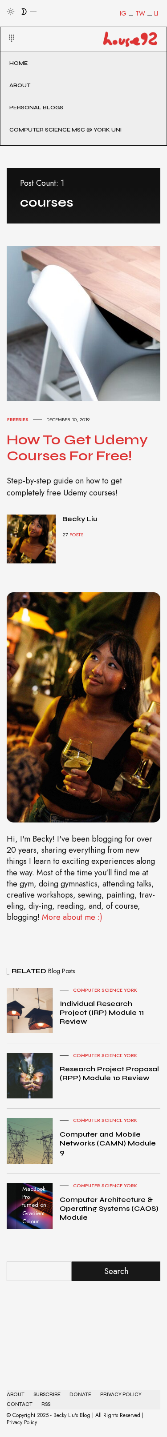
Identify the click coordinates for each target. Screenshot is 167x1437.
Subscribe (47, 1394)
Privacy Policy (121, 1394)
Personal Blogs (36, 107)
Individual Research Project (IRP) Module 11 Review (102, 1012)
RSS (45, 1404)
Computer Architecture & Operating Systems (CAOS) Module (109, 1208)
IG (123, 13)
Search (116, 1271)
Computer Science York (105, 990)
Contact (20, 1404)
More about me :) (72, 917)
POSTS (76, 534)
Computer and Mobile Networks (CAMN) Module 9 (108, 1143)
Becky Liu (80, 519)
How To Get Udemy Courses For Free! (77, 447)
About (19, 85)
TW (140, 13)
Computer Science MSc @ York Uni (65, 130)
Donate (80, 1394)
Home (18, 63)
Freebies (18, 419)
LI (156, 13)
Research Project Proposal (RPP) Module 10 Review (109, 1073)
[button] (6, 27)
